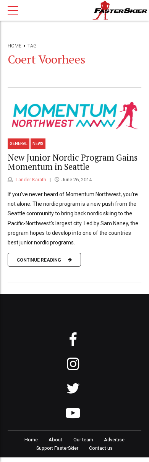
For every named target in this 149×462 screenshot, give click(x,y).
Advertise (114, 439)
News (38, 144)
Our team (83, 439)
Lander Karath (30, 179)
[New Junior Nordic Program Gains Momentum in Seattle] (74, 115)
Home (14, 46)
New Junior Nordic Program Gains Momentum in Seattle (73, 162)
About (55, 439)
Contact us (101, 448)
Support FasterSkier (57, 448)
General (19, 144)
